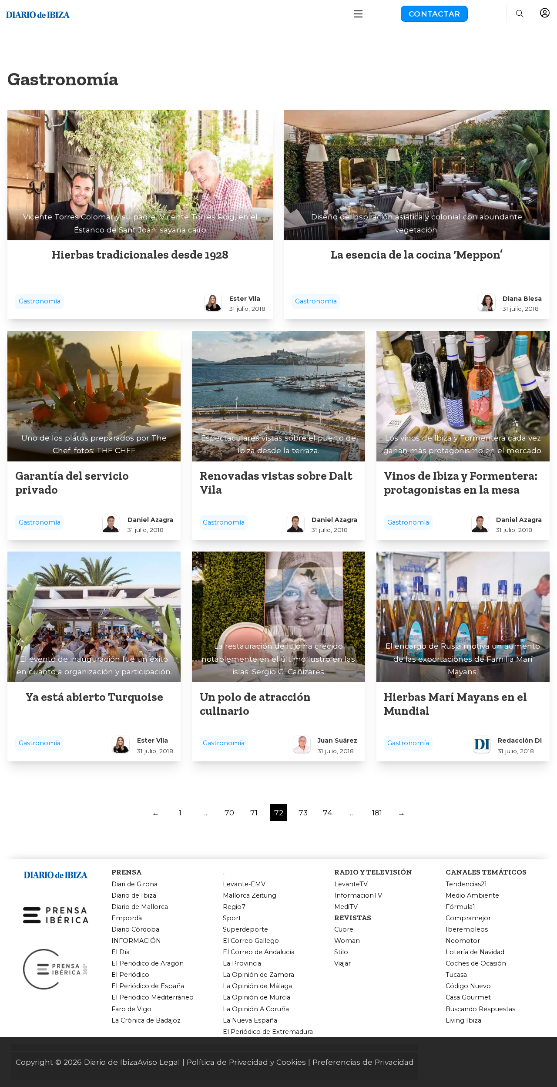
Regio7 (234, 907)
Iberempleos (467, 930)
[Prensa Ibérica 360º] (55, 968)
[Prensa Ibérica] (55, 914)
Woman (347, 941)
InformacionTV (358, 896)
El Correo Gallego (251, 941)
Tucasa (456, 975)
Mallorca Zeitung (249, 896)
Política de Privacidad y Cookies (246, 1062)
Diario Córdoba (135, 930)
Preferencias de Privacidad (363, 1062)
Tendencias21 (466, 884)
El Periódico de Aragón (147, 964)
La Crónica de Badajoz (146, 1021)
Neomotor (463, 941)
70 (229, 812)
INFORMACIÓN (136, 941)
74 (327, 812)
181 (377, 812)
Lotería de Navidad (475, 952)
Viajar (342, 964)
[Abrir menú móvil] (358, 13)
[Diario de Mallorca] (55, 873)
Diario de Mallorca (139, 907)
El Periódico (130, 975)
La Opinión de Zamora (258, 975)
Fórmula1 (460, 907)
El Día (120, 952)
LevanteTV (351, 884)
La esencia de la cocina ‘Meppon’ (417, 255)
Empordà (126, 918)
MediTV (346, 907)
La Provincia (242, 964)
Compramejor (468, 918)
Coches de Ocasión (476, 964)
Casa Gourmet (468, 998)
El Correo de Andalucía (259, 952)
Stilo (341, 952)
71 (254, 812)
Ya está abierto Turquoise (94, 697)
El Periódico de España (147, 986)
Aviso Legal (159, 1062)
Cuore (343, 930)
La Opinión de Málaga (257, 986)
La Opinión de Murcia (256, 998)
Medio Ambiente (472, 896)
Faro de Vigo (131, 1009)
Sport (232, 918)
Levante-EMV (244, 884)
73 (303, 812)
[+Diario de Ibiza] (37, 12)
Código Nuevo (468, 986)
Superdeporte (245, 930)
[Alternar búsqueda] (520, 14)
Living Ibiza (463, 1021)
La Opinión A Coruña (256, 1009)
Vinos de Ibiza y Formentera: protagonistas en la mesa (460, 483)
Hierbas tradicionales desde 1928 (140, 255)
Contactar (434, 13)
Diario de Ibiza (133, 896)
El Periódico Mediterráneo (152, 998)
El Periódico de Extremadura (268, 1032)
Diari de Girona (134, 884)
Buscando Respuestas (480, 1009)
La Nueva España (250, 1021)
